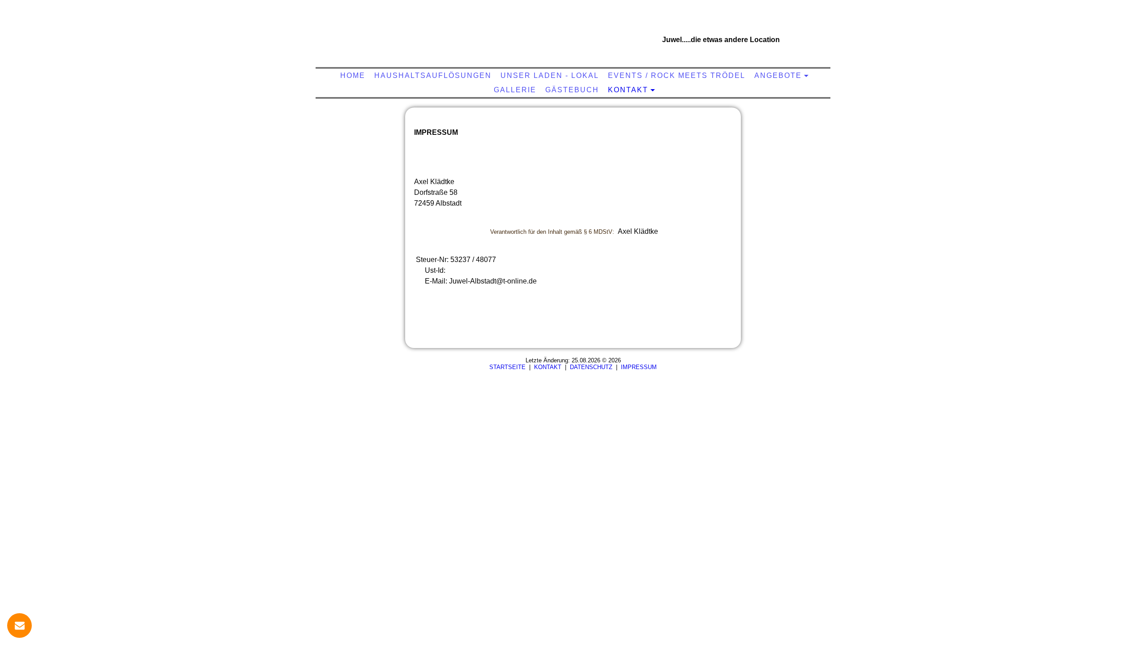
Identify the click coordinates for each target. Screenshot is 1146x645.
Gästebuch (572, 90)
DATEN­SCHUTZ (591, 367)
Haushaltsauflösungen (433, 75)
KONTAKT (628, 90)
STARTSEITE (507, 367)
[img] (570, 38)
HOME (352, 75)
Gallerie (515, 90)
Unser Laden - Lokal (549, 75)
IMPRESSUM (639, 367)
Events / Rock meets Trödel (676, 75)
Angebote (778, 75)
